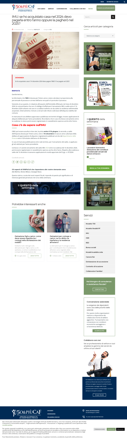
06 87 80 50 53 (99, 417)
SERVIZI (51, 9)
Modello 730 (90, 224)
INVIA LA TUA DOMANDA (99, 168)
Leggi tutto (34, 255)
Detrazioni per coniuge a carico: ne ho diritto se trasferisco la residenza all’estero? (60, 239)
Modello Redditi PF (93, 228)
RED (87, 243)
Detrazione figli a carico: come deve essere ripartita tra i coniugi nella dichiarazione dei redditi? (28, 239)
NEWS (90, 9)
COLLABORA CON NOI (78, 9)
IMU (87, 233)
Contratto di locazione (94, 266)
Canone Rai (90, 257)
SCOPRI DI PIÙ (99, 331)
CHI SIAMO (41, 9)
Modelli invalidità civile (94, 252)
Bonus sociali (91, 247)
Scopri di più (99, 395)
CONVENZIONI (62, 9)
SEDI (102, 2)
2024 (47, 148)
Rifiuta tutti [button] (120, 429)
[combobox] (99, 36)
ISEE (87, 238)
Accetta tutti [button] (111, 429)
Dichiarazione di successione (97, 262)
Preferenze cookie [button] (100, 429)
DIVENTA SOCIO (112, 2)
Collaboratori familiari (94, 271)
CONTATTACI (99, 289)
